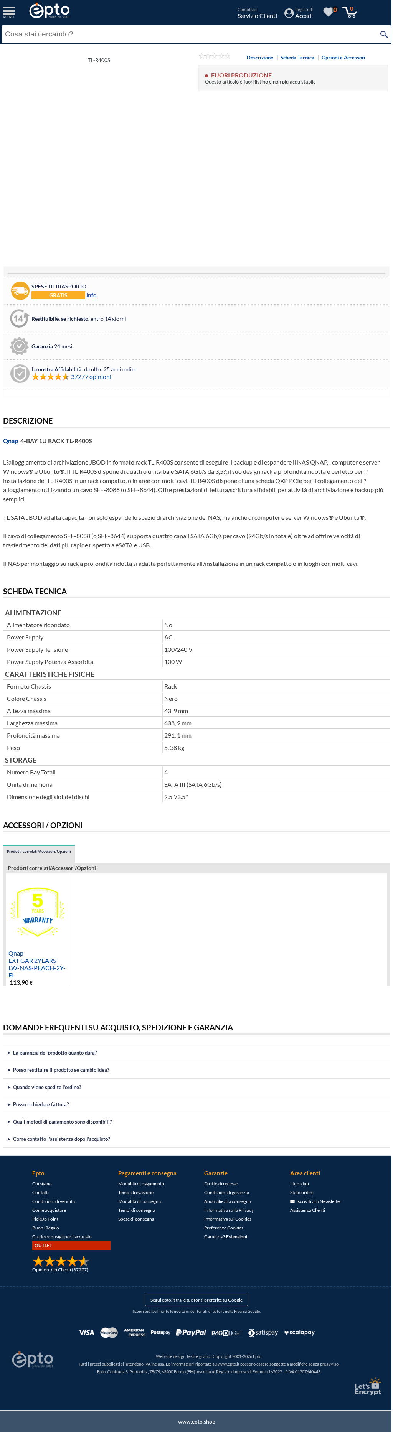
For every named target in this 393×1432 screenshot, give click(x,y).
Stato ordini (299, 1192)
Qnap (10, 440)
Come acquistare (46, 1210)
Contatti (38, 1192)
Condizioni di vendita (51, 1201)
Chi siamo (39, 1183)
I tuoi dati (296, 1183)
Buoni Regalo (43, 1227)
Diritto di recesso (218, 1183)
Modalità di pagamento (139, 1183)
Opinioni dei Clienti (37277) (58, 1269)
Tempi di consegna (134, 1210)
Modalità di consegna (137, 1201)
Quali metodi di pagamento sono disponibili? (62, 1122)
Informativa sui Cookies (225, 1218)
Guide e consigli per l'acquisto (59, 1236)
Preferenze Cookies (221, 1227)
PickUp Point (43, 1218)
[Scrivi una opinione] (214, 57)
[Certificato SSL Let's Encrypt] (361, 1386)
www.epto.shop (193, 1421)
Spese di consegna (134, 1218)
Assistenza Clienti (304, 1210)
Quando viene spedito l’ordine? (47, 1087)
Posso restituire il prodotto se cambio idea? (61, 1070)
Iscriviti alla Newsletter (315, 1201)
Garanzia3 (222, 1236)
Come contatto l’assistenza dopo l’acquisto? (61, 1139)
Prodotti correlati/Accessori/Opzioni (39, 851)
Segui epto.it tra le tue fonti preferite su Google (194, 1299)
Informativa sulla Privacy (226, 1210)
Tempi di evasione (133, 1192)
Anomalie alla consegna (224, 1201)
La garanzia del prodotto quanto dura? (55, 1053)
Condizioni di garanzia (223, 1192)
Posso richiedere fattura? (41, 1104)
